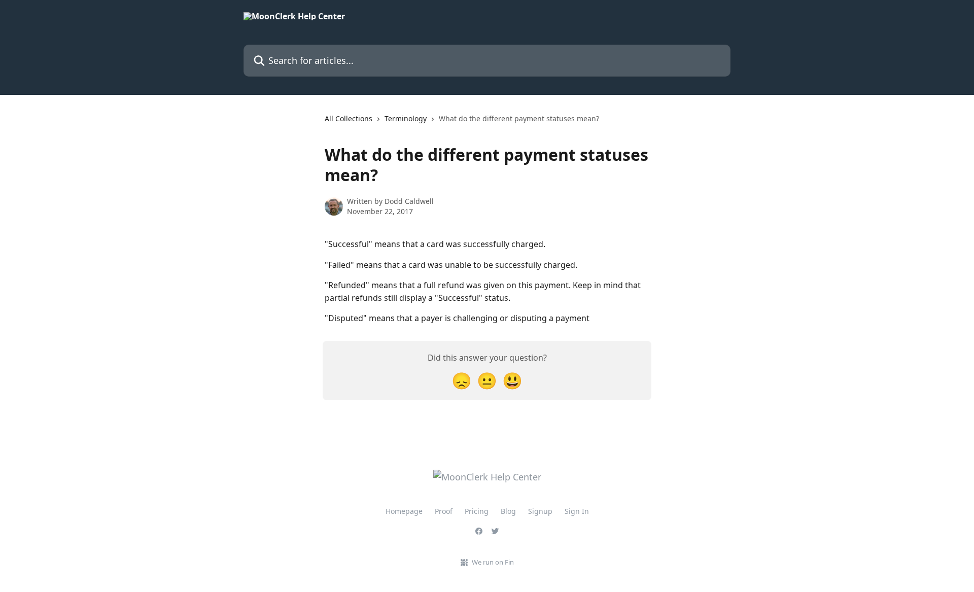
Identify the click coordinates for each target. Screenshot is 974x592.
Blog (508, 511)
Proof (444, 511)
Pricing (477, 511)
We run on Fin (493, 562)
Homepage (404, 511)
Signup (540, 511)
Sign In (577, 511)
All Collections (348, 118)
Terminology (406, 118)
